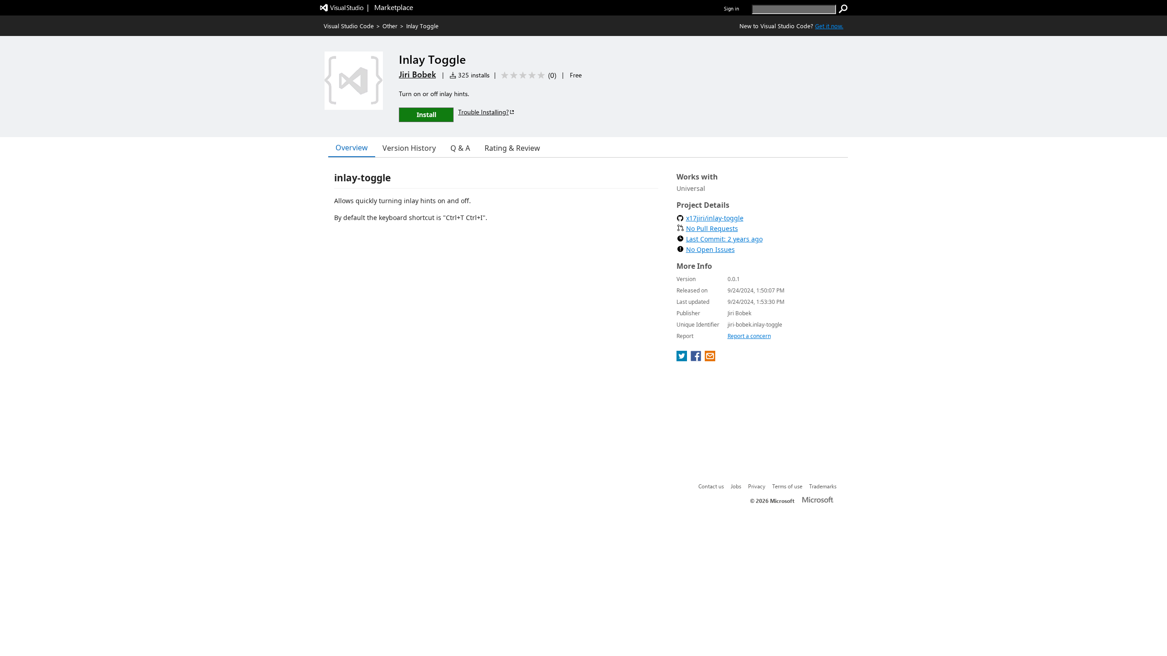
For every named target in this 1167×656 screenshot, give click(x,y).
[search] (843, 9)
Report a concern (749, 336)
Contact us (711, 486)
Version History (409, 148)
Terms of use (787, 486)
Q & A (460, 148)
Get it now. (829, 26)
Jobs (736, 486)
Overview (352, 148)
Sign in (731, 8)
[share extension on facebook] (697, 359)
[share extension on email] (710, 359)
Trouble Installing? (483, 112)
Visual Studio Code (349, 26)
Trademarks (823, 486)
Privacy (756, 486)
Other (390, 26)
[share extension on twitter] (683, 359)
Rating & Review (512, 148)
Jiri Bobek (417, 74)
